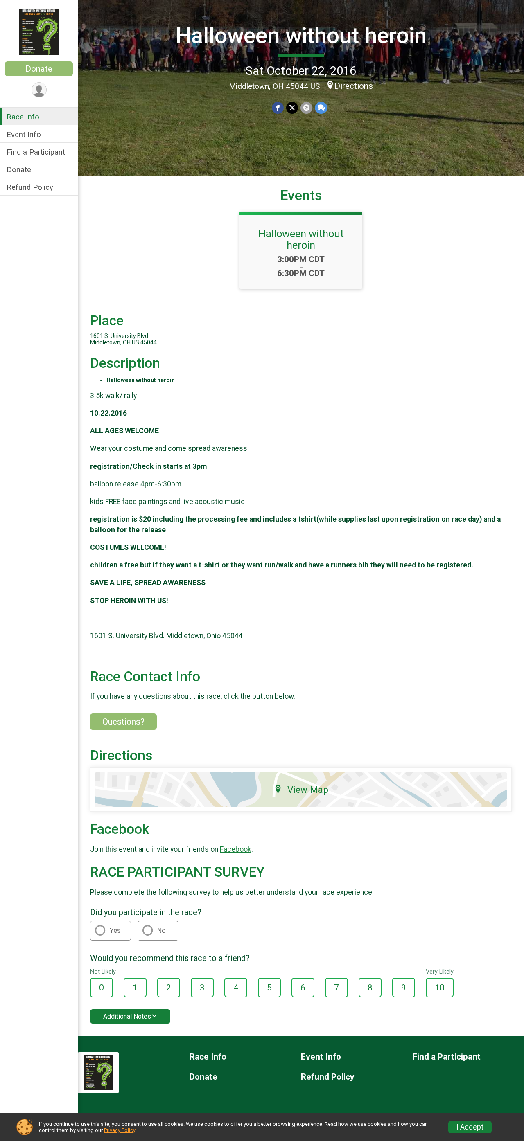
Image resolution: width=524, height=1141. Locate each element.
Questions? (123, 722)
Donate (38, 69)
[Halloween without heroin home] (38, 31)
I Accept (469, 1127)
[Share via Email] (306, 108)
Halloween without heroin (301, 35)
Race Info (23, 117)
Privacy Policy (119, 1130)
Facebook (235, 849)
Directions (353, 86)
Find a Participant (36, 152)
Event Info (24, 134)
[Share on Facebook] (278, 108)
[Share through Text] (321, 108)
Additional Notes (127, 1016)
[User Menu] (39, 89)
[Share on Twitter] (292, 108)
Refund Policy (30, 187)
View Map (307, 789)
